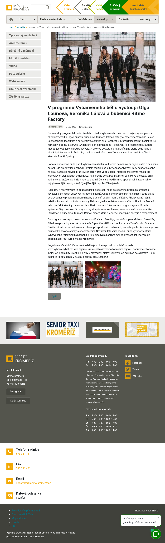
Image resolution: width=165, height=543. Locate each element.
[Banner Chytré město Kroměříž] (142, 329)
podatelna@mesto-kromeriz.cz (33, 483)
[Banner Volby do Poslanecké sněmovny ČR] (23, 330)
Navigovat (16, 391)
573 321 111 (23, 453)
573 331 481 (23, 468)
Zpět (54, 296)
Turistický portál (138, 7)
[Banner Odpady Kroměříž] (102, 330)
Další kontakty (18, 400)
